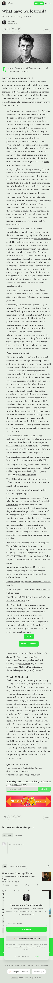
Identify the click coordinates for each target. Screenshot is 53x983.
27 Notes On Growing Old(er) (17, 873)
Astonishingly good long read (20, 567)
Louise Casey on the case (33, 193)
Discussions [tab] (21, 866)
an (20, 474)
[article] (26, 879)
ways (8, 165)
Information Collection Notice (31, 947)
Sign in (48, 3)
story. (33, 474)
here (17, 486)
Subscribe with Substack (28, 938)
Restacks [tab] (18, 835)
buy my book (24, 663)
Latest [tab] (11, 866)
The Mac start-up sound (17, 457)
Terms (30, 965)
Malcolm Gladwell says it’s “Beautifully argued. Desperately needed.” (24, 668)
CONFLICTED (13, 556)
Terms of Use (38, 944)
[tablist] (12, 835)
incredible (26, 474)
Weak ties (10, 353)
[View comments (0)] (13, 29)
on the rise (15, 91)
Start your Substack (20, 971)
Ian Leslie (11, 21)
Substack (14, 978)
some (46, 161)
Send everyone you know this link (28, 660)
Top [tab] (4, 866)
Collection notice (41, 965)
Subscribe (39, 3)
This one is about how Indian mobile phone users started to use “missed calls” (26, 444)
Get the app (39, 971)
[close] (46, 895)
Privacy (23, 965)
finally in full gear (34, 85)
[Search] (48, 866)
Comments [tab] (7, 835)
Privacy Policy (26, 949)
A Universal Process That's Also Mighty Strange (18, 877)
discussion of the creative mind (31, 490)
